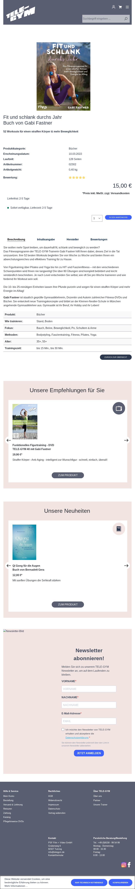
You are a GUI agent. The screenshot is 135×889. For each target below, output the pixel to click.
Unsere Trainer (100, 804)
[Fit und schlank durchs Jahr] (63, 76)
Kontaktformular (55, 855)
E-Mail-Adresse (71, 713)
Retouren (7, 809)
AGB (50, 796)
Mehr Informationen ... (16, 886)
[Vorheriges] (8, 440)
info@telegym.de (56, 852)
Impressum (53, 804)
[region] (63, 76)
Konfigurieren (120, 883)
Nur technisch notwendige (89, 883)
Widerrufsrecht (55, 800)
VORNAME (68, 681)
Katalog (7, 817)
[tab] (16, 240)
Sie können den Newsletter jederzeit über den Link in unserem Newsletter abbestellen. (85, 744)
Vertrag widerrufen (56, 813)
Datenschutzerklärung (77, 737)
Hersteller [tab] (73, 239)
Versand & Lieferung (13, 804)
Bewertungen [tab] (99, 239)
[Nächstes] (126, 440)
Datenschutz (54, 809)
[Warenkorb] (120, 7)
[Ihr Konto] (114, 7)
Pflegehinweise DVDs (13, 821)
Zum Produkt (68, 475)
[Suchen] (125, 18)
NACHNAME (69, 697)
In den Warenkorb (118, 217)
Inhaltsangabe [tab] (46, 239)
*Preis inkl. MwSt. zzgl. (106, 193)
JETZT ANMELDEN (89, 753)
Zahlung (7, 813)
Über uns (97, 796)
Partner (96, 800)
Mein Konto (8, 796)
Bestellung (8, 800)
